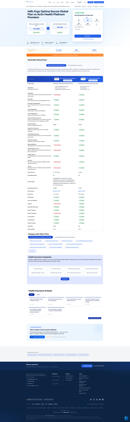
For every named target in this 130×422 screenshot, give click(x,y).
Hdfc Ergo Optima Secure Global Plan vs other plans (40, 237)
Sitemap (54, 407)
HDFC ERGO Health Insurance (92, 268)
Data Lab (67, 407)
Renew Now (63, 410)
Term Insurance (69, 378)
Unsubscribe (79, 407)
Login (68, 410)
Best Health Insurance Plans (59, 354)
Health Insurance (69, 375)
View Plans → (88, 36)
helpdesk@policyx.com (33, 379)
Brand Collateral (42, 407)
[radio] (78, 20)
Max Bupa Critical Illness (67, 240)
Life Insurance (69, 380)
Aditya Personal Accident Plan (52, 240)
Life (54, 2)
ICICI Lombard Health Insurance (74, 272)
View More (32, 251)
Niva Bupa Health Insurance (56, 272)
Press (28, 407)
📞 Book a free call (87, 365)
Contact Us (49, 407)
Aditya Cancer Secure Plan (35, 240)
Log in (85, 2)
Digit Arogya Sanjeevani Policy (72, 247)
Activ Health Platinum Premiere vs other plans (64, 237)
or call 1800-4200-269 (98, 365)
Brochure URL (56, 191)
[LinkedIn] (103, 399)
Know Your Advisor (94, 407)
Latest (31, 294)
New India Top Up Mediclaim (56, 247)
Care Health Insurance (56, 268)
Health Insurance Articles (94, 318)
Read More (65, 279)
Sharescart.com (86, 407)
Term (58, 2)
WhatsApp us (30, 383)
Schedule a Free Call (38, 337)
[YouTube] (100, 399)
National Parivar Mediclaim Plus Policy (38, 247)
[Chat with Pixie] (126, 418)
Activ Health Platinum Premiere (75, 65)
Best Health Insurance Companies (45, 354)
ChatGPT (84, 6)
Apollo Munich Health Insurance (38, 272)
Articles (67, 2)
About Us (32, 407)
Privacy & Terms (60, 407)
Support (73, 2)
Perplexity (96, 6)
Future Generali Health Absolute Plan (74, 244)
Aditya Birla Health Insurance (74, 268)
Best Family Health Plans (71, 354)
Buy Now (90, 2)
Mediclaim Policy (82, 393)
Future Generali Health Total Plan (55, 244)
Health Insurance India (32, 354)
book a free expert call (89, 39)
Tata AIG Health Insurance (91, 272)
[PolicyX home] (31, 2)
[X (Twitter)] (94, 399)
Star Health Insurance (38, 268)
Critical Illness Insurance (83, 354)
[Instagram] (97, 399)
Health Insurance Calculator (83, 385)
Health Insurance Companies (83, 382)
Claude (90, 6)
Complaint (101, 407)
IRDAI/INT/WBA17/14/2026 (49, 415)
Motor (62, 2)
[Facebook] (91, 399)
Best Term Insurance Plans (83, 390)
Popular (38, 294)
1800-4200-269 (31, 381)
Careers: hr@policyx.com (33, 385)
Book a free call (99, 2)
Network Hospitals (83, 375)
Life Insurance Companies (84, 387)
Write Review (72, 407)
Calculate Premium (67, 80)
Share (102, 6)
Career (36, 407)
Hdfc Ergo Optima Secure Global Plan (56, 65)
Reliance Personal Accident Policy (37, 244)
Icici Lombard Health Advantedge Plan (84, 240)
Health (50, 2)
